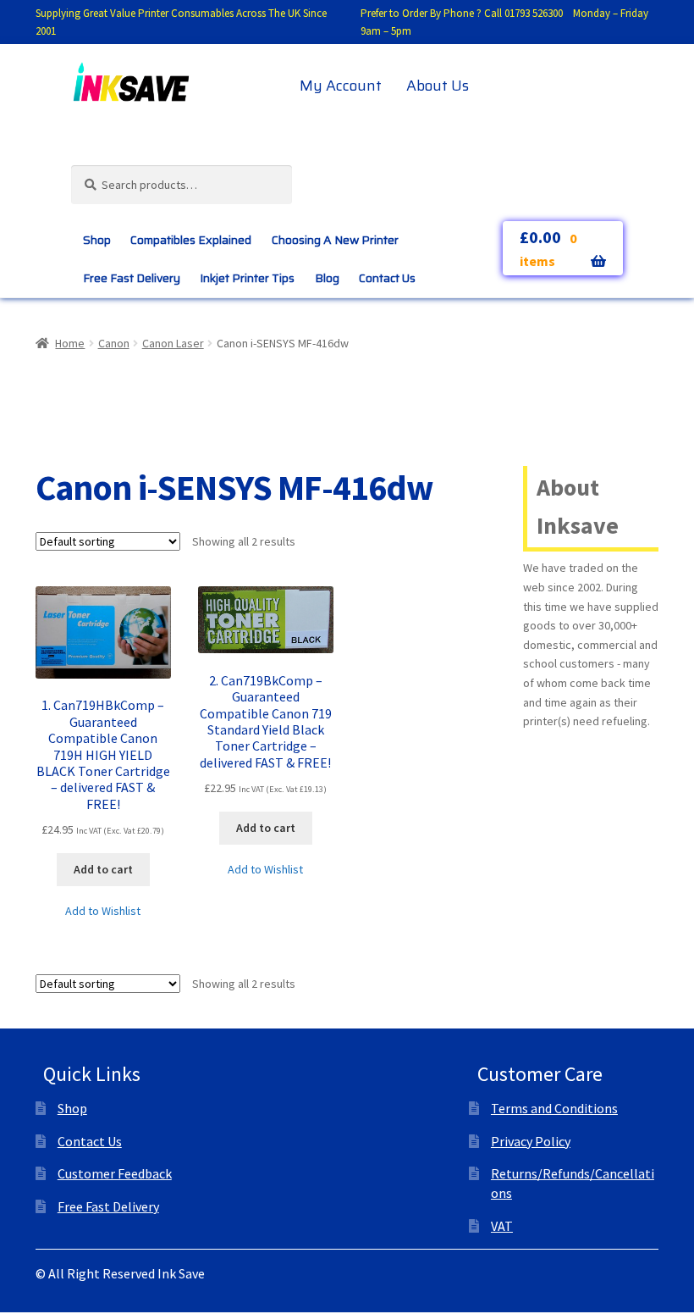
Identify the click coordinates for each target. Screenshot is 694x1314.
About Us (437, 85)
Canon (113, 343)
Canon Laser (173, 343)
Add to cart (103, 869)
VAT (502, 1225)
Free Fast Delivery (131, 278)
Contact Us (387, 278)
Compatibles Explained (190, 239)
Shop (97, 239)
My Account (341, 85)
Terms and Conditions (554, 1108)
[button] (102, 911)
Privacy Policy (530, 1141)
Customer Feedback (115, 1173)
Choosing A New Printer (335, 239)
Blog (327, 278)
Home (70, 343)
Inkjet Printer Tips (247, 278)
